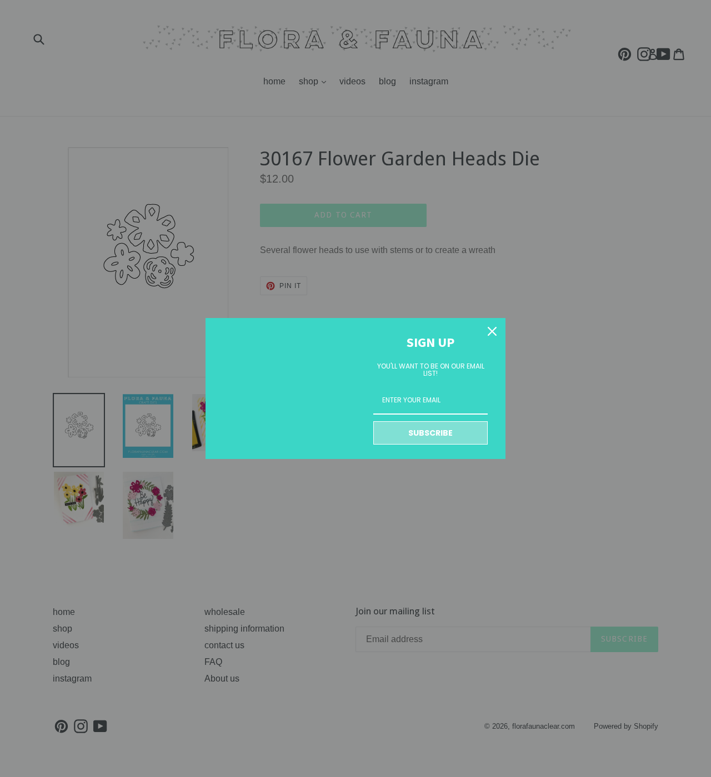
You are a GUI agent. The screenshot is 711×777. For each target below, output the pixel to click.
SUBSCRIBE (430, 432)
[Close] (492, 331)
